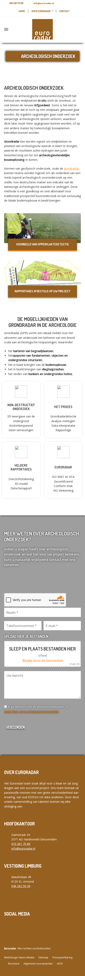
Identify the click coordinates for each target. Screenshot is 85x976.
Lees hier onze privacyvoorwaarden (31, 711)
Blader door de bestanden (42, 660)
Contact (64, 11)
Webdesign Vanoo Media (19, 957)
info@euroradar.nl (43, 3)
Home (22, 11)
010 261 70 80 (16, 3)
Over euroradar (41, 11)
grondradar (71, 168)
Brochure (13, 963)
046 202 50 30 (20, 886)
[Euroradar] (42, 29)
